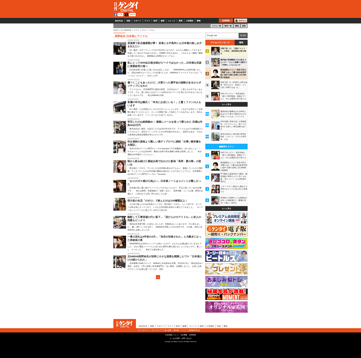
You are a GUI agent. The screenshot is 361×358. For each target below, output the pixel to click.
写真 (219, 326)
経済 (155, 21)
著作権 (176, 330)
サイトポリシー (143, 330)
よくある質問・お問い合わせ (180, 338)
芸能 (128, 21)
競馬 (180, 21)
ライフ (147, 21)
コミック (171, 21)
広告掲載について (172, 335)
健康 (162, 21)
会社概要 (183, 335)
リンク (183, 330)
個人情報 (167, 330)
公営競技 (189, 21)
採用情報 (192, 335)
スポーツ (137, 21)
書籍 (199, 21)
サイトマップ (157, 330)
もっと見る (226, 104)
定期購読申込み (194, 330)
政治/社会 (119, 21)
